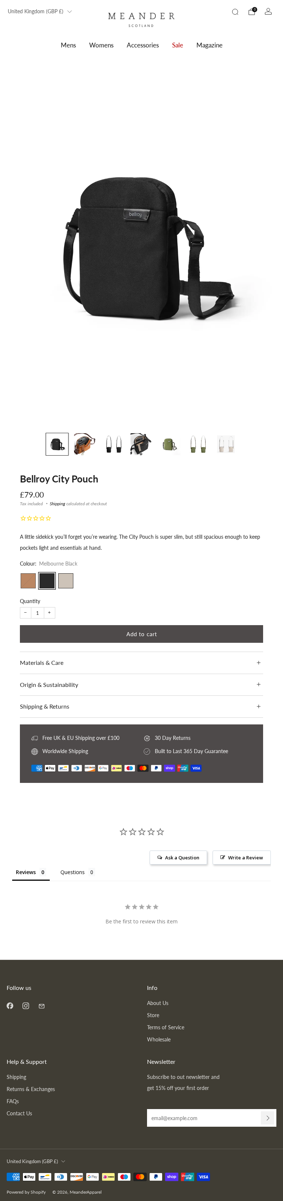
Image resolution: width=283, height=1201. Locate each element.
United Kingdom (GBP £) (35, 11)
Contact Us (19, 1113)
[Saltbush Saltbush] (66, 581)
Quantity (30, 601)
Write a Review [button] (245, 857)
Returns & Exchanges (31, 1089)
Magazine (209, 45)
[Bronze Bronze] (28, 581)
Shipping (57, 503)
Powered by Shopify (26, 1192)
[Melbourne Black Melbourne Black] (47, 581)
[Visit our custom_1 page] (41, 1005)
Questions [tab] (72, 872)
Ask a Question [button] (182, 857)
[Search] (235, 11)
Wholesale (159, 1039)
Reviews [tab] (26, 872)
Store (153, 1015)
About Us (157, 1003)
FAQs (13, 1101)
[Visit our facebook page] (10, 1005)
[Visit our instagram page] (26, 1005)
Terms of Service (165, 1027)
